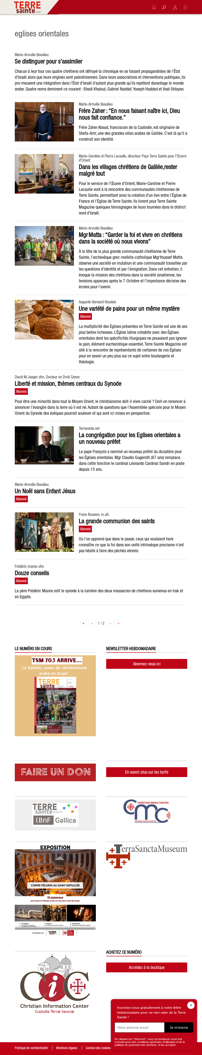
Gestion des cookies (98, 1048)
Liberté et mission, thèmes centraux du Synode (68, 383)
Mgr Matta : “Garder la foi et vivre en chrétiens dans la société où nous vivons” (130, 238)
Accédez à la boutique (147, 967)
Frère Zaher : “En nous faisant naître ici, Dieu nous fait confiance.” (129, 114)
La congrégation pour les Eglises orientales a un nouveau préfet (129, 438)
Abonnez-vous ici (147, 663)
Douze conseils (32, 572)
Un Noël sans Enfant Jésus (45, 491)
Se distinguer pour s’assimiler (48, 61)
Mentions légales (66, 1048)
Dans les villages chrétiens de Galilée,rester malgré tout (128, 170)
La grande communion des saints (117, 521)
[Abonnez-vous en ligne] (153, 7)
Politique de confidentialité (31, 1048)
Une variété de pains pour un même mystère (129, 308)
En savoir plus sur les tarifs (146, 772)
